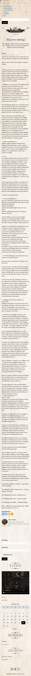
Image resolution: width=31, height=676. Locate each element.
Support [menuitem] (6, 12)
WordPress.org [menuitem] (8, 6)
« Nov (15, 628)
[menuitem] (15, 21)
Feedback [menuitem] (6, 13)
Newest (3, 644)
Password (4, 547)
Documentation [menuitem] (8, 8)
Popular (8, 644)
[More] (12, 514)
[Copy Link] (9, 514)
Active (5, 644)
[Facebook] (3, 514)
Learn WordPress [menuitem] (8, 10)
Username (5, 540)
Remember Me (7, 555)
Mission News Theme (11, 673)
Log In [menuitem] (4, 15)
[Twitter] (6, 514)
